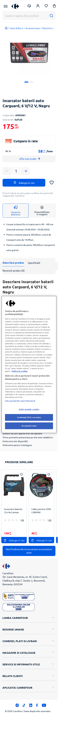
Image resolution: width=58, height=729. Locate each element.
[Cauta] (51, 15)
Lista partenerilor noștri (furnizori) (20, 400)
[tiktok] (24, 706)
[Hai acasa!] (6, 28)
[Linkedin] (30, 706)
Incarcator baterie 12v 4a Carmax (13, 511)
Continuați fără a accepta (29, 417)
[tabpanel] (29, 53)
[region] (29, 364)
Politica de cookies (20, 371)
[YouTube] (44, 706)
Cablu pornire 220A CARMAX (41, 511)
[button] (54, 6)
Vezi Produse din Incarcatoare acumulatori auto (29, 551)
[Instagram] (17, 706)
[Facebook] (37, 706)
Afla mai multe (27, 158)
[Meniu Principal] (5, 6)
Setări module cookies (29, 409)
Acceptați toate (29, 425)
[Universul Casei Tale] (15, 6)
